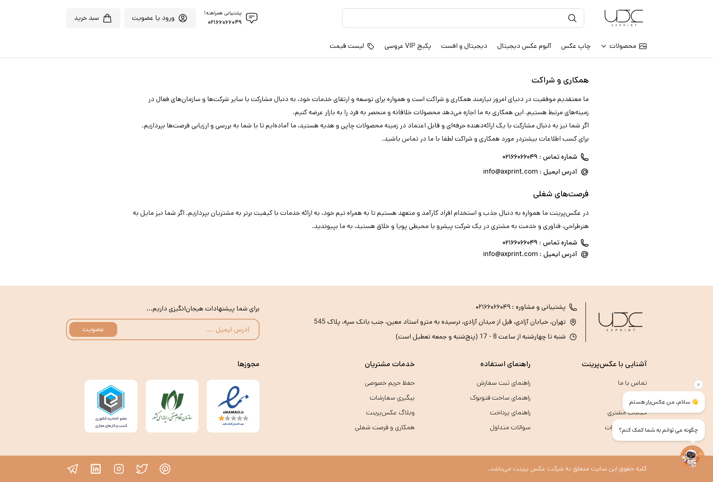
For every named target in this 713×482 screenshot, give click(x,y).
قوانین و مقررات (626, 427)
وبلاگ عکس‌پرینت (390, 412)
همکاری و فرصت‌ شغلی (385, 427)
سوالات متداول (510, 427)
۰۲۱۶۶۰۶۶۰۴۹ (225, 22)
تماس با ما (632, 383)
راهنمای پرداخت (510, 412)
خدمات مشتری (627, 412)
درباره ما (636, 397)
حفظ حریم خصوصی (390, 383)
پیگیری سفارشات (392, 397)
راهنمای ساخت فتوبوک (500, 397)
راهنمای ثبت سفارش (504, 383)
